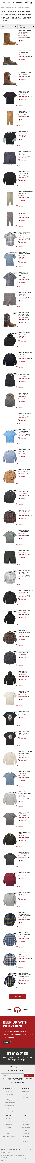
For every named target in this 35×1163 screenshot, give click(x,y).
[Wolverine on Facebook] (9, 1053)
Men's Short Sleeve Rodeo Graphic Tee (23, 712)
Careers (9, 1133)
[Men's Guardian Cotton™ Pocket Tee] (10, 259)
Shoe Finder (9, 1119)
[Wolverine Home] (17, 2)
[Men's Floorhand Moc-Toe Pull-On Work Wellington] (10, 37)
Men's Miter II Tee (23, 131)
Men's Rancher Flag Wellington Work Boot (25, 71)
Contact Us (9, 1097)
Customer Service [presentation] (9, 1088)
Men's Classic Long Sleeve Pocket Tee (23, 172)
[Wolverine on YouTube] (21, 1053)
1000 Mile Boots (25, 1127)
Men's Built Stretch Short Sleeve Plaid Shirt (24, 233)
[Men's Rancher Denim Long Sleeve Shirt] (10, 657)
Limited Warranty (9, 1105)
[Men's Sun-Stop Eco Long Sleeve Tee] (10, 359)
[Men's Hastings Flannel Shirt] (10, 959)
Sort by (21, 25)
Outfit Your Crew (25, 1139)
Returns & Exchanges (9, 1102)
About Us (9, 1127)
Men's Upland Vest (23, 393)
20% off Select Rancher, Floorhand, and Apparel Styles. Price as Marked (16, 14)
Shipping (9, 1100)
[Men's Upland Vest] (10, 400)
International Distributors (9, 1136)
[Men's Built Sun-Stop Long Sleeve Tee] (10, 456)
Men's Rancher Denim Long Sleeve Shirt (24, 651)
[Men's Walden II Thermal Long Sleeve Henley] (10, 758)
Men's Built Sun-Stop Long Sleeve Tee (24, 450)
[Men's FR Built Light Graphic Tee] (10, 879)
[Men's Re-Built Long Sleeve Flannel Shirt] (10, 939)
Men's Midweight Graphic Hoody (23, 671)
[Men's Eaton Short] (10, 557)
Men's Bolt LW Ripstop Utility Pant (24, 212)
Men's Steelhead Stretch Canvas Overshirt (25, 591)
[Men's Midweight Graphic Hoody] (10, 678)
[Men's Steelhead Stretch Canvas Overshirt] (10, 597)
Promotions (9, 1124)
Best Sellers (25, 1136)
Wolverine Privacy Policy (17, 1082)
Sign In (26, 1094)
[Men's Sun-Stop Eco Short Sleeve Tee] (10, 537)
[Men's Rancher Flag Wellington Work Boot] (10, 77)
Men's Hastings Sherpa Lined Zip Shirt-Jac (24, 510)
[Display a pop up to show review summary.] (31, 56)
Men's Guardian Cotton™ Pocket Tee (24, 253)
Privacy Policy (4, 1154)
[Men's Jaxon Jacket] (10, 339)
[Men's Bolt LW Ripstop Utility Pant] (10, 218)
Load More (17, 996)
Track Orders (9, 1094)
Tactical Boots (25, 1133)
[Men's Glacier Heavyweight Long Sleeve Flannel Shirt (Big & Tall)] (10, 919)
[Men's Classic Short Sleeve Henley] (10, 698)
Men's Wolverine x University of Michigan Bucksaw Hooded (25, 974)
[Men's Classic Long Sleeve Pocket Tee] (10, 178)
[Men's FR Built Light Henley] (10, 899)
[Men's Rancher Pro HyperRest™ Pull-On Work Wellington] (10, 319)
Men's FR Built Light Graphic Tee (24, 873)
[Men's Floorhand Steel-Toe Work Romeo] (10, 57)
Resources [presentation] (9, 1116)
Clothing (25, 1122)
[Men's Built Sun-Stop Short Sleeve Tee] (10, 436)
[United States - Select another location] (30, 1149)
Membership (25, 1091)
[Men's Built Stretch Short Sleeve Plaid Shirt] (10, 238)
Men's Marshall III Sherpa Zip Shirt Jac (24, 631)
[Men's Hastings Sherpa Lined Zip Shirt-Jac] (10, 516)
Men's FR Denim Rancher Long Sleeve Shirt (25, 490)
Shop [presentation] (25, 1116)
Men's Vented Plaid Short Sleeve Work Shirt (23, 274)
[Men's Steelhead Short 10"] (10, 158)
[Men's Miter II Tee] (10, 138)
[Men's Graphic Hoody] (10, 617)
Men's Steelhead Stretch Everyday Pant (25, 192)
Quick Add (24, 41)
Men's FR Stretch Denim (25, 413)
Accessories (25, 1124)
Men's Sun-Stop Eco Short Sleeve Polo (23, 853)
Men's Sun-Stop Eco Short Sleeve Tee (23, 531)
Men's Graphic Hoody (24, 611)
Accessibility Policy (5, 1152)
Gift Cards (25, 1142)
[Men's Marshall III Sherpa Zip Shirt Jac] (10, 637)
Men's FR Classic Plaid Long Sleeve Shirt (24, 571)
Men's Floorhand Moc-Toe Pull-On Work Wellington (24, 32)
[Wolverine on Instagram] (13, 1053)
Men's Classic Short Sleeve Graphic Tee (24, 732)
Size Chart (9, 1122)
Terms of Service (18, 1080)
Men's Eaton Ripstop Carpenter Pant (24, 112)
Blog (9, 1130)
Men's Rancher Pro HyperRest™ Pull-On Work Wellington (24, 314)
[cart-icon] (31, 2)
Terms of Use (4, 1157)
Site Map (3, 1151)
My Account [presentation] (26, 1088)
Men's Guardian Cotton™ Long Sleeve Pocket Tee (24, 793)
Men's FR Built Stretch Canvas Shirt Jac (24, 470)
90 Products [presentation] (5, 20)
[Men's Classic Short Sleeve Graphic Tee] (10, 738)
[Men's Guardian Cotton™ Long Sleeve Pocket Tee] (10, 798)
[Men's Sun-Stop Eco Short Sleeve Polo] (10, 859)
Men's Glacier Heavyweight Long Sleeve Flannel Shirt (24, 914)
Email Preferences (9, 1111)
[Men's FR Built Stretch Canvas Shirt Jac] (10, 476)
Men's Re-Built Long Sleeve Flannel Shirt (24, 933)
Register (25, 1097)
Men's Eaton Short (23, 550)
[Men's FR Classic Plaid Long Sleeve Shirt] (10, 577)
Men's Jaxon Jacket (23, 333)
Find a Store (9, 1139)
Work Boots (26, 1119)
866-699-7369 (9, 1091)
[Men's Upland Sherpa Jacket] (10, 839)
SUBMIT (29, 1075)
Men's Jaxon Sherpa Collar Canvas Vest (24, 373)
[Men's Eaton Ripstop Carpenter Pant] (10, 118)
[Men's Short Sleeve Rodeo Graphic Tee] (10, 718)
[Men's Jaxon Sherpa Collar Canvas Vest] (10, 379)
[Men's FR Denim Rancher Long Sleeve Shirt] (10, 496)
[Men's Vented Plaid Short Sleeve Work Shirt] (10, 279)
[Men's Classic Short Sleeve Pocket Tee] (10, 98)
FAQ (9, 1108)
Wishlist (17, 45)
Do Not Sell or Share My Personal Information (12, 1155)
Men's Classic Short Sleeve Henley (24, 692)
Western (25, 1130)
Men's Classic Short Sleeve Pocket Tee (24, 92)
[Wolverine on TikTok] (26, 1053)
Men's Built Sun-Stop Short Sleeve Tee (24, 430)
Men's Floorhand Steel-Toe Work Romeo (25, 51)
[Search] (9, 2)
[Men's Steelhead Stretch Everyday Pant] (10, 198)
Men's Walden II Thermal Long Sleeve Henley (25, 752)
